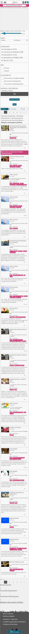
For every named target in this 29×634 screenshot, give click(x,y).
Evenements (5, 585)
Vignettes (12, 109)
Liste (3, 109)
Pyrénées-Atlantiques (9, 596)
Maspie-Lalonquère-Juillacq (11, 602)
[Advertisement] (14, 18)
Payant (6, 71)
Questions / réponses (10, 619)
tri (15, 109)
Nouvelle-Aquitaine (8, 116)
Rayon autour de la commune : (11, 31)
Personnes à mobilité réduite (14, 78)
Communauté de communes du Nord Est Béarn (12, 119)
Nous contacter (8, 614)
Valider (14, 104)
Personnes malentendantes (13, 84)
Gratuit (6, 68)
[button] (14, 100)
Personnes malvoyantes (12, 81)
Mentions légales (8, 616)
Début (3, 40)
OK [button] (14, 94)
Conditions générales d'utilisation (14, 622)
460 (14, 631)
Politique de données (10, 624)
